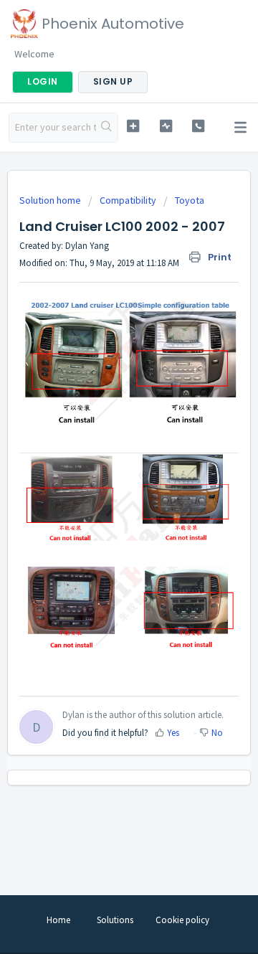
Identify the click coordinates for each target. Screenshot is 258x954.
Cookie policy (182, 920)
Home (58, 920)
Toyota (189, 200)
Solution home (51, 200)
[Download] (102, 471)
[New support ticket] (133, 125)
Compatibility (128, 200)
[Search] (107, 127)
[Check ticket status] (166, 125)
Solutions (115, 920)
